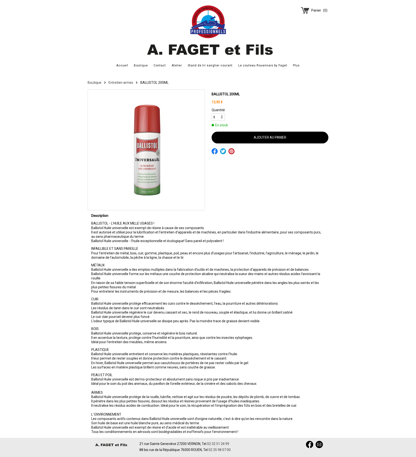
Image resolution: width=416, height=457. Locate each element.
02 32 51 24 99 (218, 444)
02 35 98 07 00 (219, 450)
